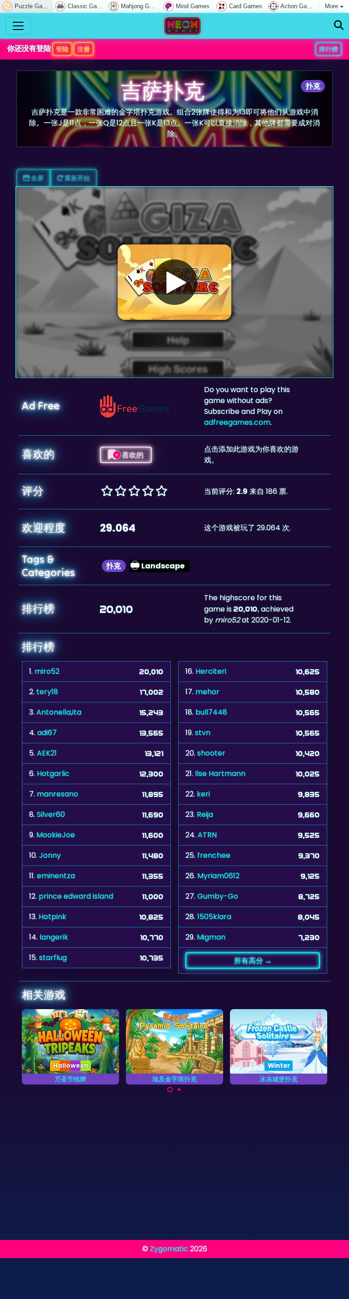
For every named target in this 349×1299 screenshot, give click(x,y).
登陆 (62, 49)
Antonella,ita (58, 712)
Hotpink (52, 916)
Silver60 (51, 814)
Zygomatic (169, 1249)
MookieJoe (55, 835)
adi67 (47, 732)
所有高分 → (253, 960)
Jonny (50, 855)
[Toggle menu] (18, 26)
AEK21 (47, 753)
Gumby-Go (217, 896)
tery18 (47, 692)
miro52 (47, 671)
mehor (207, 692)
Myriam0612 (218, 876)
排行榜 (328, 49)
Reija (205, 814)
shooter (211, 753)
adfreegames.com (237, 422)
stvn (202, 732)
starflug (53, 957)
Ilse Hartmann (220, 773)
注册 (83, 49)
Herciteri (210, 671)
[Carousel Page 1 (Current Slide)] (170, 1089)
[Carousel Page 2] (179, 1089)
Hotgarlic (53, 773)
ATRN (207, 835)
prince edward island (76, 896)
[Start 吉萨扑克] (174, 282)
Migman (211, 937)
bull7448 (211, 712)
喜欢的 (132, 454)
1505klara (214, 916)
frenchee (213, 855)
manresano (57, 794)
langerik (54, 937)
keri (203, 794)
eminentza (56, 876)
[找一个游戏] (339, 25)
